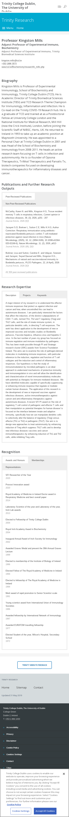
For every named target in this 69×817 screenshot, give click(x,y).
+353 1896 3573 (9, 64)
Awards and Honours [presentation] (15, 460)
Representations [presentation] (13, 467)
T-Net (9, 768)
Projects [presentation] (27, 295)
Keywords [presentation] (42, 295)
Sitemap (21, 687)
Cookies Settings (20, 810)
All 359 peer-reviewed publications (21, 272)
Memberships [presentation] (38, 460)
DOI (27, 221)
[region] (34, 793)
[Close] (63, 773)
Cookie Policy (12, 748)
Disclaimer (11, 741)
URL (27, 246)
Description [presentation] (11, 295)
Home (20, 28)
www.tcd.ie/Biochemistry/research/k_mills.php (23, 67)
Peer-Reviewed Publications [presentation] (19, 196)
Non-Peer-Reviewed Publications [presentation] (21, 204)
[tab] (18, 196)
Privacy (9, 734)
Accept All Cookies (45, 810)
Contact (38, 687)
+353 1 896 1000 (12, 719)
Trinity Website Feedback (34, 665)
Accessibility (12, 727)
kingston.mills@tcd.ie (12, 60)
